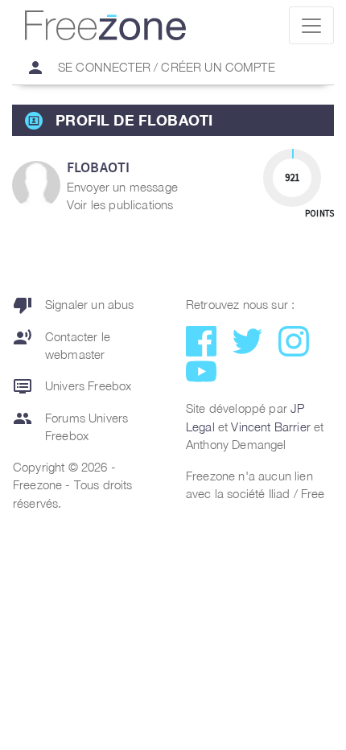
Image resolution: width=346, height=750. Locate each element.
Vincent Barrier (270, 426)
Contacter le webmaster (61, 345)
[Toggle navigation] (311, 25)
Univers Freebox (72, 386)
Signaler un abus (73, 305)
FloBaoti (98, 167)
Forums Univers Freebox (70, 426)
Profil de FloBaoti (134, 120)
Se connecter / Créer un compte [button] (150, 67)
